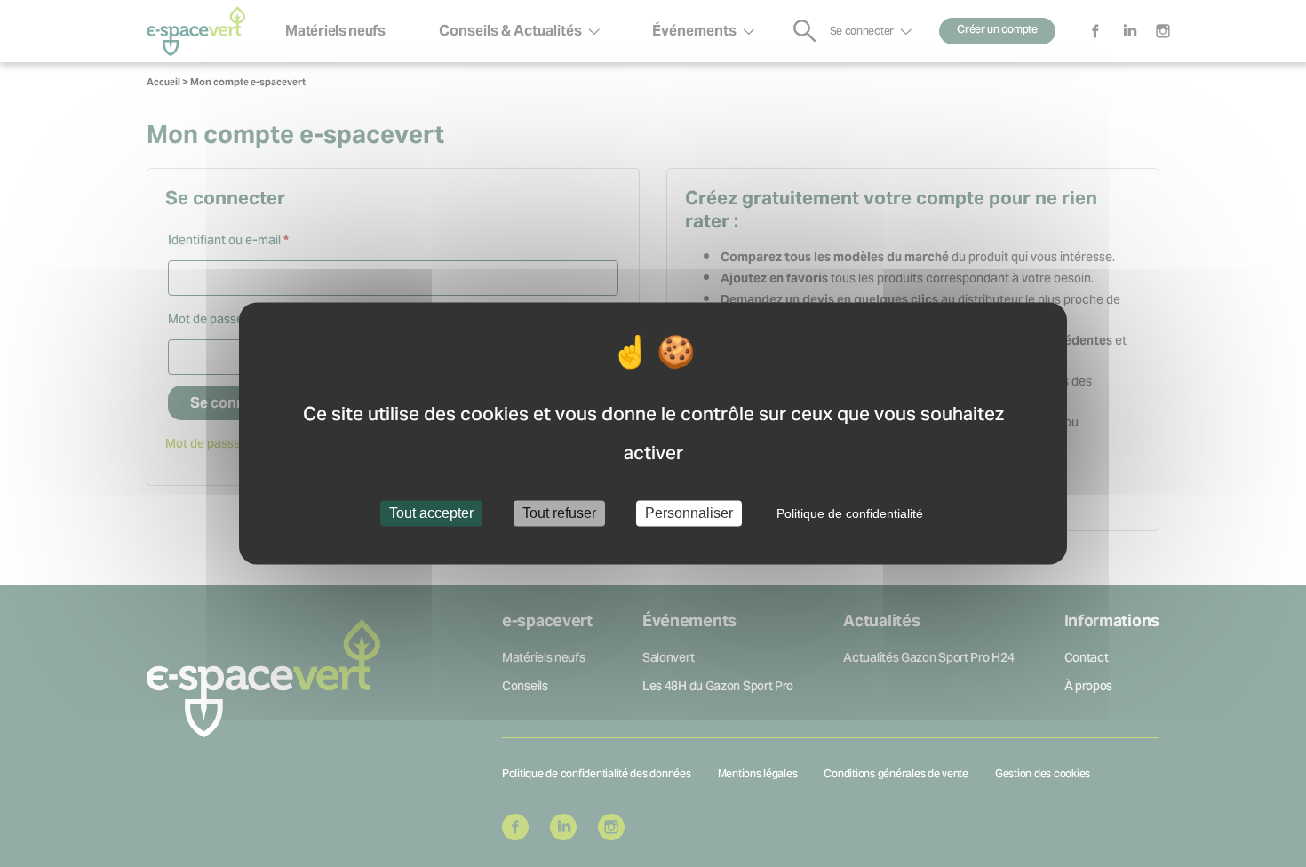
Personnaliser (689, 513)
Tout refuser (559, 513)
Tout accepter (431, 513)
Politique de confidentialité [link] (849, 513)
